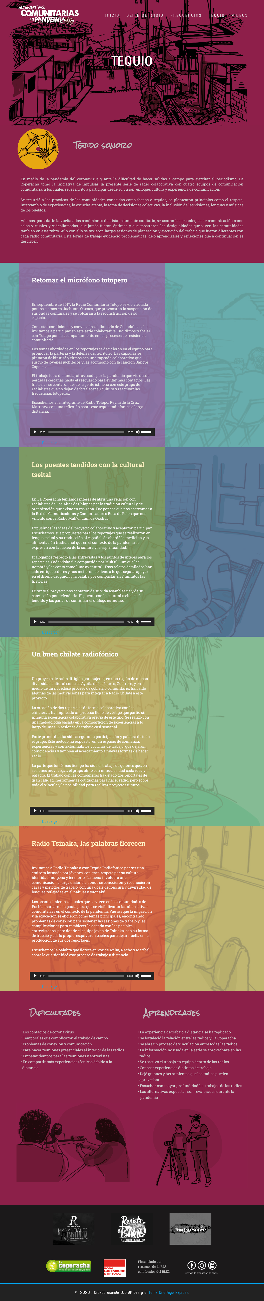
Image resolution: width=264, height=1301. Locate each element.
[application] (92, 432)
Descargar (50, 442)
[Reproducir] (35, 432)
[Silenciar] (138, 432)
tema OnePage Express (168, 1292)
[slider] (147, 431)
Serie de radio (145, 15)
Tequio (217, 15)
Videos (240, 15)
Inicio (112, 15)
